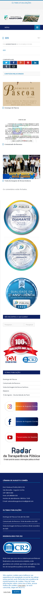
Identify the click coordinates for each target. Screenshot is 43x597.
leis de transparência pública (13, 567)
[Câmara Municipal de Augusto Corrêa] (21, 17)
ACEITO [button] (16, 592)
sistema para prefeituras (31, 558)
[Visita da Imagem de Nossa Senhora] (21, 167)
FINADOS (6, 391)
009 (4, 50)
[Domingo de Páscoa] (21, 94)
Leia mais (21, 585)
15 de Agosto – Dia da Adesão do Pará (16, 395)
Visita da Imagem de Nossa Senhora (17, 181)
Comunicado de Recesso (21, 5)
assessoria (19, 561)
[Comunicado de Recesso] (21, 130)
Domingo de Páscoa (11, 108)
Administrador (11, 44)
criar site (17, 558)
